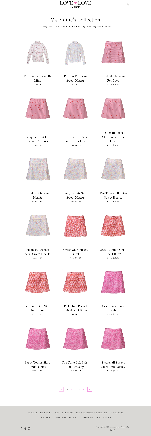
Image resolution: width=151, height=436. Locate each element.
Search (73, 417)
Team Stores (60, 417)
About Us (32, 413)
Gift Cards (45, 417)
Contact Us (117, 413)
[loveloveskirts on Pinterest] (25, 428)
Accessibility (86, 417)
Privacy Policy (103, 417)
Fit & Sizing (46, 413)
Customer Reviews (64, 413)
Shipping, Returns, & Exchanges (92, 413)
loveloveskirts (115, 427)
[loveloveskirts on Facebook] (21, 428)
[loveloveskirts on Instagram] (29, 428)
